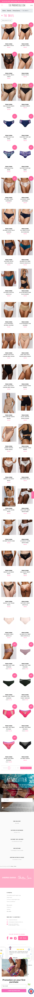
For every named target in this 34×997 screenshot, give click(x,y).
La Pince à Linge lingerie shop (13, 899)
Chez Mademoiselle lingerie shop (14, 895)
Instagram (15, 938)
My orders (9, 911)
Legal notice (9, 897)
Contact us (9, 907)
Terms (15, 866)
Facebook (7, 938)
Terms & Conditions (11, 901)
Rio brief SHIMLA (25, 758)
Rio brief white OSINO (9, 541)
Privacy (12, 866)
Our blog (23, 938)
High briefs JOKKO (9, 45)
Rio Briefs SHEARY (25, 106)
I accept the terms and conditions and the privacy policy (18, 807)
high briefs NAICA (25, 479)
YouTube (11, 938)
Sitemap (8, 909)
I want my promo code (14, 990)
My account (9, 905)
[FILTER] (32, 497)
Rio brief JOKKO (25, 45)
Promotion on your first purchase (14, 981)
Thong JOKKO (25, 75)
